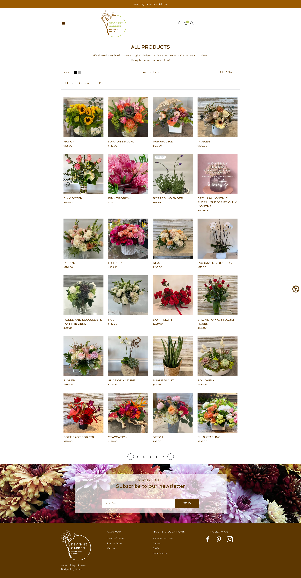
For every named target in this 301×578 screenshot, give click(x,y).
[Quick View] (100, 136)
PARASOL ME (163, 141)
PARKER (204, 141)
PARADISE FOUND (121, 141)
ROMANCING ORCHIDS (215, 263)
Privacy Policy (115, 543)
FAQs (156, 548)
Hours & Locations (163, 538)
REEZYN (69, 263)
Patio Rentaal (160, 553)
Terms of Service (116, 538)
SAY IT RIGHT (163, 319)
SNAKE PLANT (163, 380)
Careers (111, 548)
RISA (156, 263)
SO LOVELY (206, 380)
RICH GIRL (115, 263)
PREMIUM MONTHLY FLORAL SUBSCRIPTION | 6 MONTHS (217, 202)
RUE (111, 319)
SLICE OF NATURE (121, 380)
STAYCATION (118, 437)
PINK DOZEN (72, 198)
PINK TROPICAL (120, 198)
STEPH (158, 437)
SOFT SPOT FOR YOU (79, 437)
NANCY (68, 141)
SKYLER (69, 380)
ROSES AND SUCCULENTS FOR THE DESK (82, 321)
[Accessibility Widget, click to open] (295, 289)
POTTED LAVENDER (168, 198)
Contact (157, 543)
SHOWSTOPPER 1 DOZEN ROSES (216, 321)
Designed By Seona (71, 569)
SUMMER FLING (209, 437)
